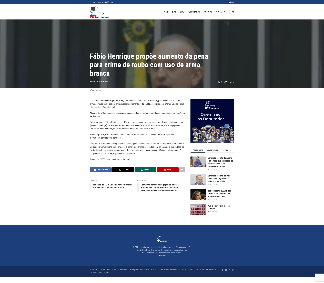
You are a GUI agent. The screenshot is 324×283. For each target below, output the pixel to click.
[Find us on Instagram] (233, 269)
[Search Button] (233, 11)
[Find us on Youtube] (226, 269)
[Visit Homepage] (100, 12)
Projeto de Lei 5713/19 (147, 100)
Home (165, 12)
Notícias (208, 12)
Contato (220, 12)
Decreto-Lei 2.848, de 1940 (102, 107)
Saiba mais (162, 256)
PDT (174, 12)
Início (92, 90)
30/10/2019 (94, 82)
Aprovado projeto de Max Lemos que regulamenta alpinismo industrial (219, 178)
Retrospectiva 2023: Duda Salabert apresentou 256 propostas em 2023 (219, 194)
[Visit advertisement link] (212, 121)
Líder (182, 12)
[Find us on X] (230, 269)
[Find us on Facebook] (222, 269)
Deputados (194, 12)
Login (232, 2)
